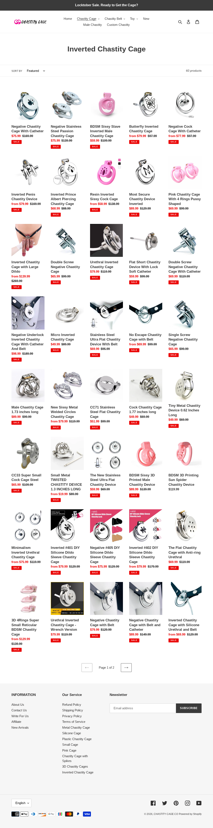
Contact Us (19, 710)
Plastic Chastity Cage (77, 739)
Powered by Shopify (190, 814)
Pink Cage (69, 750)
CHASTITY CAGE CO (166, 814)
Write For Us (20, 716)
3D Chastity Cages (75, 766)
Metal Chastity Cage (76, 727)
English (20, 803)
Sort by (16, 71)
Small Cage (70, 744)
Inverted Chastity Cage (77, 772)
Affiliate (16, 721)
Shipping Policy (72, 710)
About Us (17, 704)
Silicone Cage (71, 733)
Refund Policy (71, 704)
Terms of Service (73, 721)
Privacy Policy (72, 716)
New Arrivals (20, 727)
